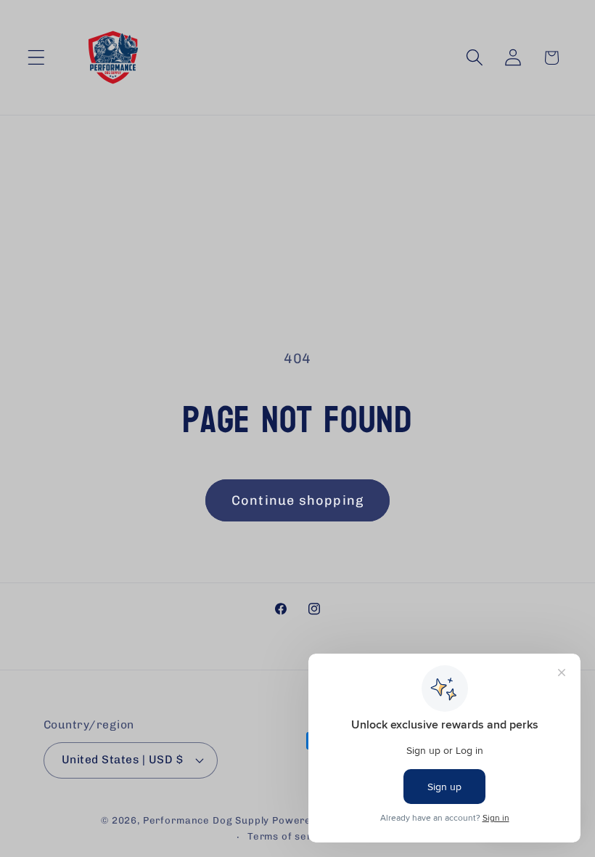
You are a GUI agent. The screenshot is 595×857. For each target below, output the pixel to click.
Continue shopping (297, 500)
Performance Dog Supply (206, 820)
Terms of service (290, 836)
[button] (36, 57)
